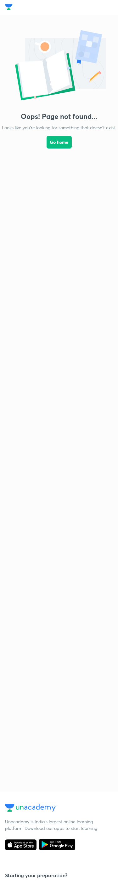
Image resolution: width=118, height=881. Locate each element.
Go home (59, 142)
